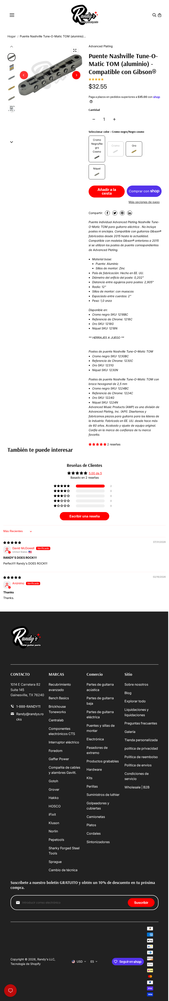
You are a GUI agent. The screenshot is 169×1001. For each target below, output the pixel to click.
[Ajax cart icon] (159, 15)
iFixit (52, 814)
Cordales (94, 833)
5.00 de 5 (95, 473)
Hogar (11, 36)
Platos (91, 825)
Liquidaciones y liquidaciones (136, 712)
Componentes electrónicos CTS (62, 731)
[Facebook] (107, 213)
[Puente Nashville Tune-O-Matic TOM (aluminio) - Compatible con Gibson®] (74, 50)
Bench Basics (59, 698)
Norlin (53, 831)
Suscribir (141, 902)
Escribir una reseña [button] (84, 516)
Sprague (55, 862)
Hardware (94, 769)
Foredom (55, 751)
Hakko (54, 798)
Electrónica (95, 739)
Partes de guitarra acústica (100, 687)
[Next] (76, 75)
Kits (89, 778)
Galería (129, 732)
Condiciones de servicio (136, 776)
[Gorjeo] (114, 213)
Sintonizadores (98, 842)
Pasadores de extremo (97, 750)
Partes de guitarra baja (100, 700)
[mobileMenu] (11, 15)
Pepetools (56, 840)
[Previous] (24, 75)
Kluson (54, 823)
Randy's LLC (45, 959)
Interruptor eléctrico (64, 742)
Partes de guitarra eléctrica (100, 714)
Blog (127, 693)
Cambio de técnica (63, 870)
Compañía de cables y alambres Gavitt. (64, 770)
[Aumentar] (114, 119)
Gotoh (53, 781)
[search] (154, 15)
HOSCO (55, 806)
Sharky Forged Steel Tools (64, 850)
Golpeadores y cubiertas (98, 806)
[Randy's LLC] (85, 15)
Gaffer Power (59, 759)
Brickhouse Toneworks (57, 709)
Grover (54, 789)
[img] (12, 542)
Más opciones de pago (144, 202)
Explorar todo (135, 701)
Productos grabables (103, 761)
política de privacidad (141, 748)
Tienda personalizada (141, 740)
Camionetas (96, 817)
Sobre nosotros (136, 684)
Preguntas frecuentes (140, 723)
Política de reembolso (141, 757)
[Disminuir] (94, 119)
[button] (98, 444)
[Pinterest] (122, 213)
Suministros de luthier (103, 795)
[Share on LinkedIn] (129, 213)
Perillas (92, 786)
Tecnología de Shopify (26, 964)
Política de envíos (137, 765)
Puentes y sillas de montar (101, 728)
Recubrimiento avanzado (60, 687)
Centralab (56, 720)
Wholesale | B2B (136, 787)
